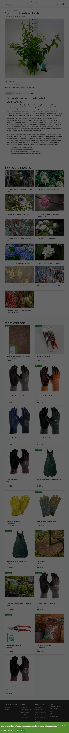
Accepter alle (20, 730)
